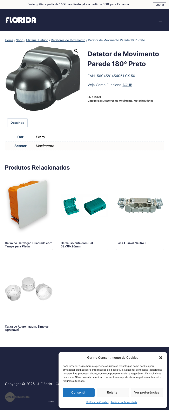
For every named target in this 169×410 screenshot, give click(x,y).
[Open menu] (160, 20)
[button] (161, 358)
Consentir (78, 392)
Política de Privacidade (124, 402)
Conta (51, 402)
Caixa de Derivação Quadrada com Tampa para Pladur (28, 244)
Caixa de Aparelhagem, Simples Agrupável (27, 328)
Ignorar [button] (159, 4)
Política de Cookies (97, 402)
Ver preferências (146, 392)
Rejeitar (113, 392)
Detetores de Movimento (117, 100)
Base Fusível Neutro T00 (133, 243)
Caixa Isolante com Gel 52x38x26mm (77, 244)
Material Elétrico (143, 100)
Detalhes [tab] (17, 123)
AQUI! (127, 85)
